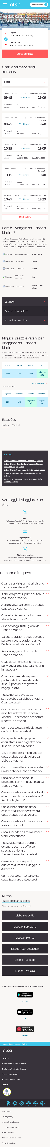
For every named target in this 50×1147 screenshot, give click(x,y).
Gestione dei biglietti (10, 1074)
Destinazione (15, 42)
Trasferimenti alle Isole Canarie (14, 1064)
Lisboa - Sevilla (25, 915)
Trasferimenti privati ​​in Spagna (14, 1069)
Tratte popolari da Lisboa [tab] (16, 900)
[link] (5, 39)
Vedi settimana (38, 383)
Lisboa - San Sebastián (25, 948)
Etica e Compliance (9, 1143)
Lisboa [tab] (5, 425)
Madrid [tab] (16, 425)
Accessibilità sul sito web (11, 1138)
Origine (13, 32)
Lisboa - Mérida (25, 937)
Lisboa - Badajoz (25, 959)
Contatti (5, 1085)
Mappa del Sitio (8, 1132)
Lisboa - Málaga (25, 970)
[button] (25, 585)
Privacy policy (7, 1117)
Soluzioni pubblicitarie (11, 1079)
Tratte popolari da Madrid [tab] (16, 906)
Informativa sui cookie (10, 1122)
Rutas (10, 1044)
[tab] (25, 585)
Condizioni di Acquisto (10, 1127)
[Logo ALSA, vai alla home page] (16, 4)
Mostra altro (25, 217)
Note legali (6, 1111)
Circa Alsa (5, 1058)
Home (4, 1044)
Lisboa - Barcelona (25, 926)
